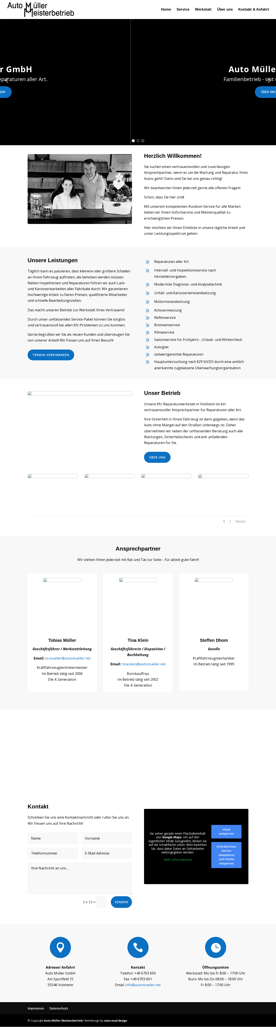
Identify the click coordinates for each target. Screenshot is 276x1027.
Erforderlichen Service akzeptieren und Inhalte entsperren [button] (226, 855)
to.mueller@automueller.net (68, 658)
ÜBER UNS (157, 457)
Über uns (225, 9)
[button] (6, 80)
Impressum (36, 1008)
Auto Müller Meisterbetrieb (63, 1020)
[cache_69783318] (110, 476)
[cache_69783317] (53, 476)
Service (183, 9)
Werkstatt (203, 9)
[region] (138, 80)
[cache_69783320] (223, 476)
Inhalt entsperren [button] (226, 831)
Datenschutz (59, 1008)
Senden (121, 902)
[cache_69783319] (166, 476)
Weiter (240, 521)
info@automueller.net (143, 984)
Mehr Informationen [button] (178, 860)
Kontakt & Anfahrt (253, 9)
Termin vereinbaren (51, 355)
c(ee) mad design (115, 1020)
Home (166, 9)
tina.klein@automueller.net (144, 664)
